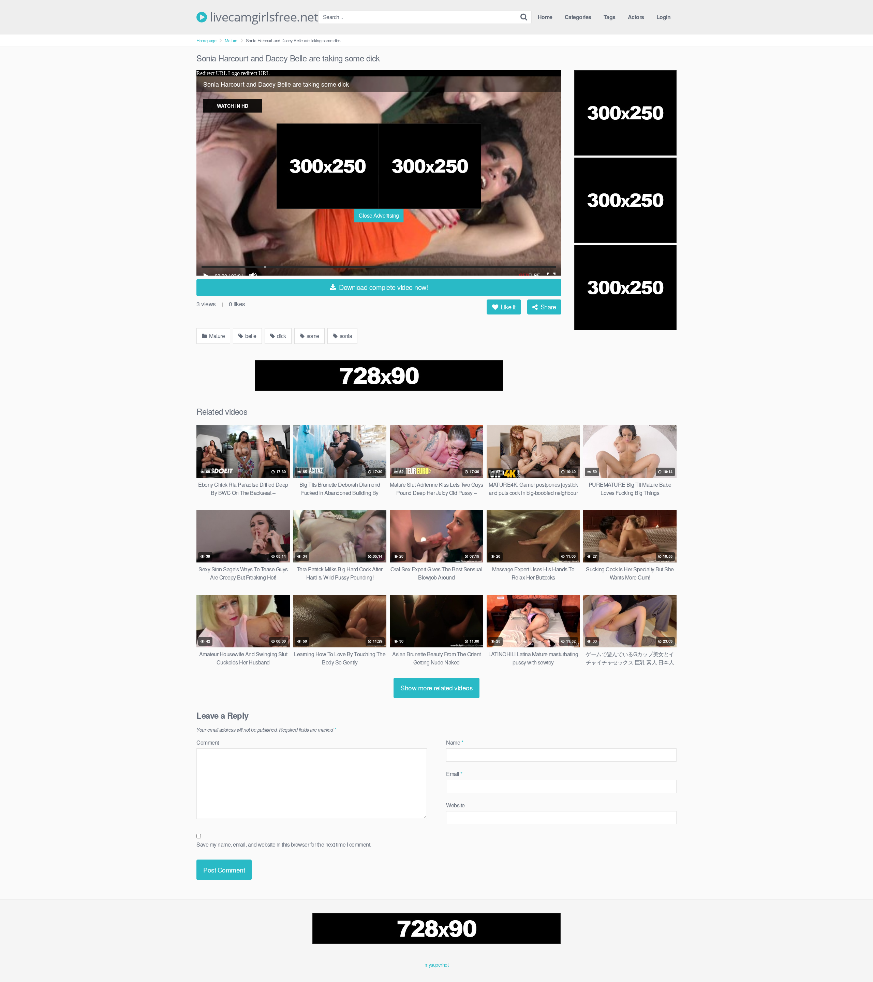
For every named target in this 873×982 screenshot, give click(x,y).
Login (663, 17)
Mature (231, 40)
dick (281, 336)
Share (547, 306)
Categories (578, 17)
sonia (345, 336)
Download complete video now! (382, 287)
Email (454, 774)
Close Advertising (379, 215)
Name (454, 742)
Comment (207, 742)
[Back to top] (854, 960)
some (312, 336)
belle (250, 336)
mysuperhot (436, 964)
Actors (636, 17)
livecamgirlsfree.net (262, 17)
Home (545, 17)
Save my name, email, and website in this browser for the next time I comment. (283, 844)
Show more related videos (436, 687)
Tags (610, 17)
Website (455, 805)
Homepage (206, 40)
